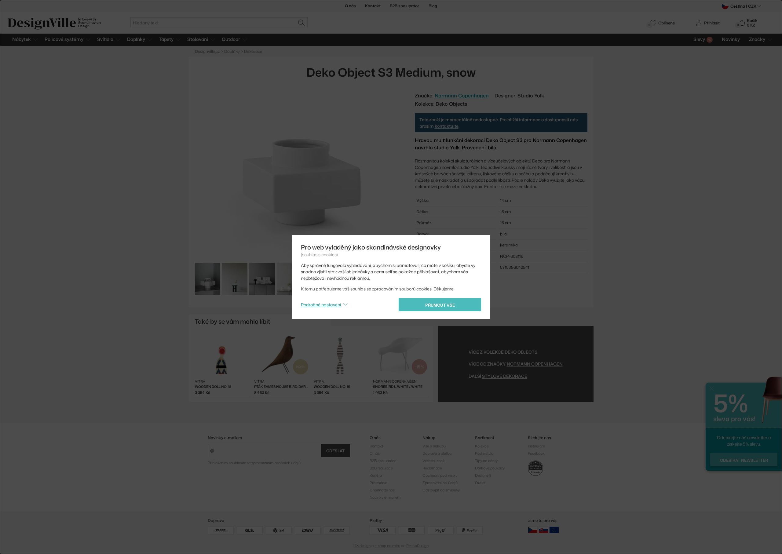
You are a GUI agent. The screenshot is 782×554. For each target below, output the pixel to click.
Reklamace (432, 468)
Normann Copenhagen (535, 364)
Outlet (480, 482)
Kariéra (376, 475)
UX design (362, 545)
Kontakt (373, 6)
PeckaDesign (417, 545)
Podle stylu (484, 453)
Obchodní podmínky (439, 475)
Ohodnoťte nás (382, 490)
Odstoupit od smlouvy (441, 490)
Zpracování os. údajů (440, 482)
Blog (433, 6)
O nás (350, 6)
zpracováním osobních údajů (276, 462)
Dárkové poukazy (490, 468)
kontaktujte (447, 126)
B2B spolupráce (404, 6)
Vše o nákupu (434, 446)
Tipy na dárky (486, 460)
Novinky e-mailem (225, 437)
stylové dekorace (504, 376)
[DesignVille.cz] (533, 529)
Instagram (536, 446)
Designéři (483, 475)
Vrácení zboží (433, 460)
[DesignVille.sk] (543, 529)
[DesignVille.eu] (554, 529)
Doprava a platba (436, 453)
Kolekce (481, 446)
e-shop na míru (387, 545)
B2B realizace (381, 468)
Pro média (378, 482)
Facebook (536, 453)
